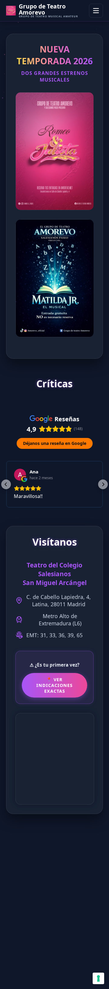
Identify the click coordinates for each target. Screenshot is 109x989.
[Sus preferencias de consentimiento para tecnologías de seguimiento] (98, 978)
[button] (6, 484)
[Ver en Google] (20, 475)
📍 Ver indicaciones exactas (54, 685)
